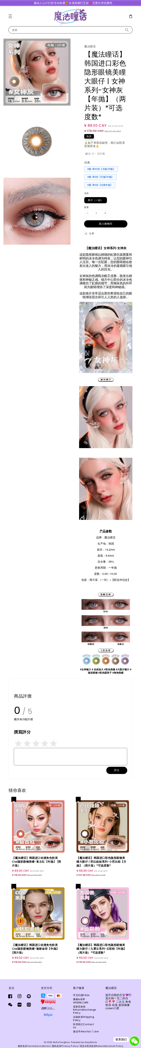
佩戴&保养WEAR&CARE (80, 1001)
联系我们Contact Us (83, 1026)
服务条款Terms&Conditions (34, 1046)
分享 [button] (91, 233)
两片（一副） (95, 200)
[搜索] (126, 29)
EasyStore (91, 1042)
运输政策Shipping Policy (83, 1018)
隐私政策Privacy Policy (65, 1046)
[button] (10, 16)
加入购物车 (106, 223)
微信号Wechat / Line (86, 1031)
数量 (86, 207)
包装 (86, 193)
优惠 (87, 162)
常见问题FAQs (81, 995)
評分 (117, 770)
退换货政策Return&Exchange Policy (84, 1010)
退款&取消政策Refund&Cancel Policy (101, 1046)
